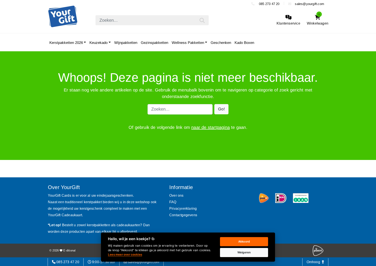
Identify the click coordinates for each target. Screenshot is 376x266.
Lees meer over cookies (125, 254)
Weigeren (244, 252)
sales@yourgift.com (309, 4)
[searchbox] (152, 20)
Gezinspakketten (154, 42)
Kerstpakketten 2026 (66, 42)
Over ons (176, 195)
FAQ (172, 202)
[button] (221, 109)
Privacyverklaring (183, 208)
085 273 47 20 (269, 4)
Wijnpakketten (125, 42)
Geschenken (221, 42)
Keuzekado (98, 42)
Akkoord (244, 241)
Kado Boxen (244, 42)
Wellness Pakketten (188, 42)
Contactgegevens (183, 215)
